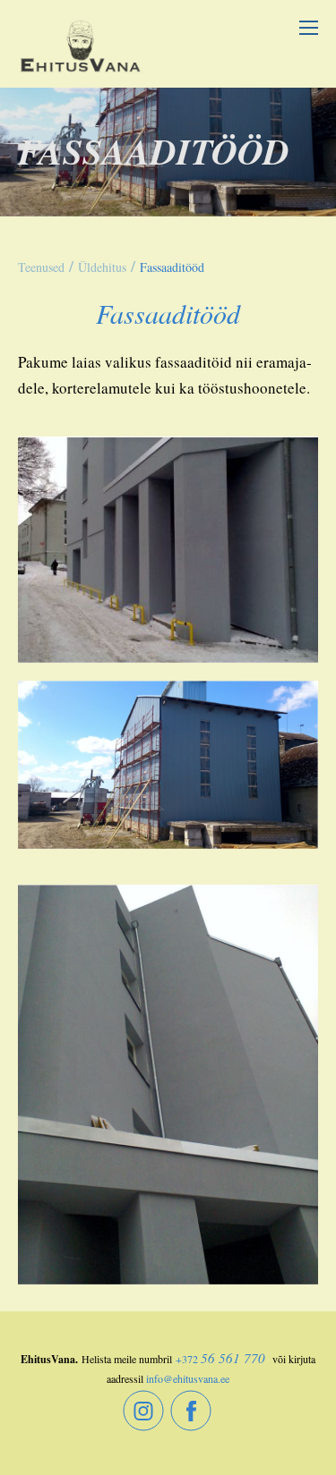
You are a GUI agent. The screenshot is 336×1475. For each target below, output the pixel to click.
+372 (187, 1359)
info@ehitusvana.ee (187, 1378)
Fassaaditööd (172, 267)
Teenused (41, 267)
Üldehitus (102, 267)
